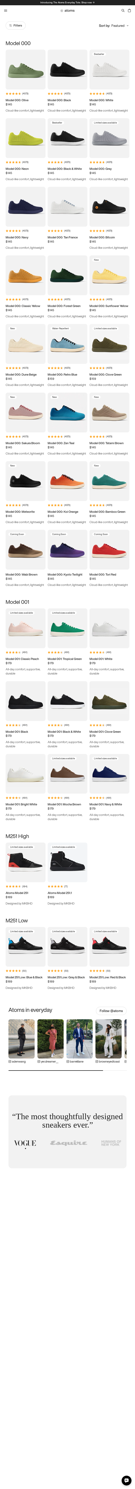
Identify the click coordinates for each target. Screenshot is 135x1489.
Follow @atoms (111, 1010)
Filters (18, 25)
